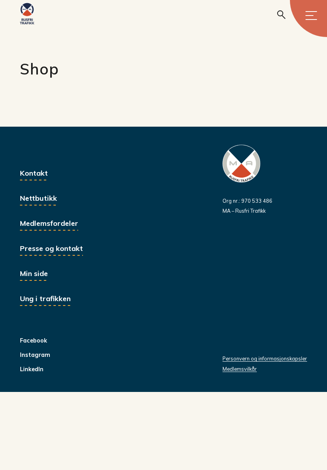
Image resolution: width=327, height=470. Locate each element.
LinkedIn (31, 369)
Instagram (35, 354)
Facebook (33, 340)
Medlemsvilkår (240, 369)
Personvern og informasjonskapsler (265, 358)
